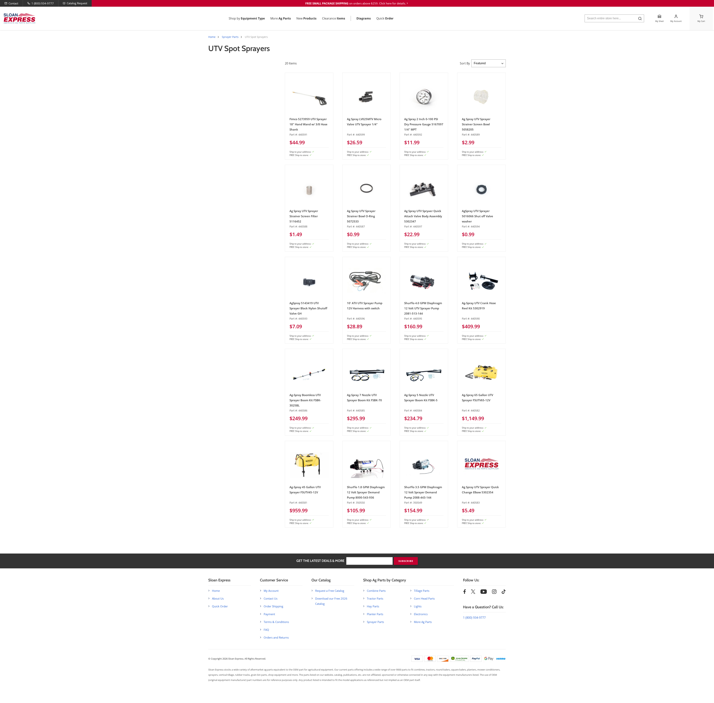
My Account (271, 591)
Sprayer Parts (230, 37)
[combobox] (614, 18)
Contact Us (270, 598)
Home (212, 37)
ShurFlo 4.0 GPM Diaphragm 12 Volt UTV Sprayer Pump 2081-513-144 (423, 308)
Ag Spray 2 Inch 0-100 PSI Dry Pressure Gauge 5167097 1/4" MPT (423, 124)
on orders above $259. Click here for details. (355, 3)
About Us (218, 598)
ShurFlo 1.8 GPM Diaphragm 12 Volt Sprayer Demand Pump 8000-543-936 (366, 492)
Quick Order (220, 606)
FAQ (266, 630)
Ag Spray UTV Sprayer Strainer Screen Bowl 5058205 (476, 124)
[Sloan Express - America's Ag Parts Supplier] (19, 18)
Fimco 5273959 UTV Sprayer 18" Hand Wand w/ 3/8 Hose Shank (308, 124)
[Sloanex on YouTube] (483, 593)
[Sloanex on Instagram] (494, 593)
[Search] (640, 18)
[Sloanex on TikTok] (504, 593)
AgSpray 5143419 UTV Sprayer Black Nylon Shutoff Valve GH (308, 308)
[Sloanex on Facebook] (464, 593)
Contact (13, 3)
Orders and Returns (276, 637)
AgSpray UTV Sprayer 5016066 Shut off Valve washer (477, 216)
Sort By (465, 63)
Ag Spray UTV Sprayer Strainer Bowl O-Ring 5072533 (361, 216)
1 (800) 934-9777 (42, 3)
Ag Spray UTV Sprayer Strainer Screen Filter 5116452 (304, 216)
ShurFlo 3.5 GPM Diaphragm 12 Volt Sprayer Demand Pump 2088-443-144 (423, 492)
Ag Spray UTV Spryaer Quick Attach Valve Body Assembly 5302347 (423, 216)
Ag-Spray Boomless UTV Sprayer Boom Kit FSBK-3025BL (305, 400)
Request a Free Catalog (329, 591)
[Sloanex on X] (473, 593)
